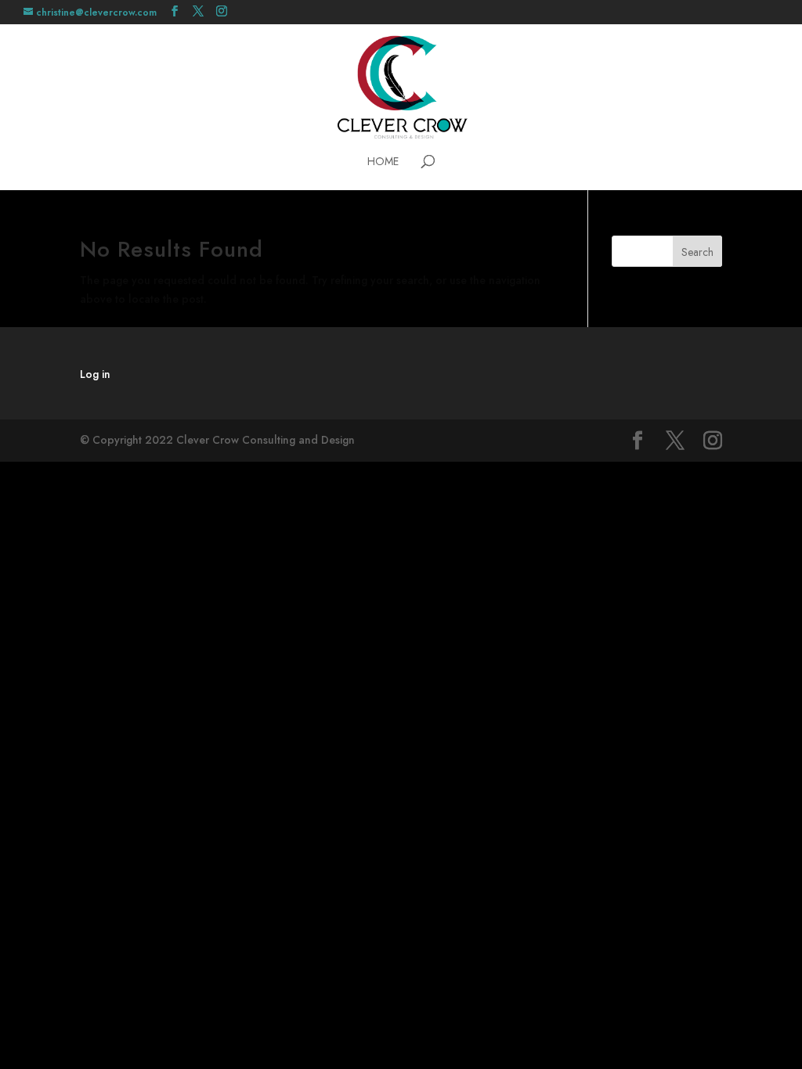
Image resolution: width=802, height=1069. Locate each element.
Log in (95, 374)
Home (383, 162)
